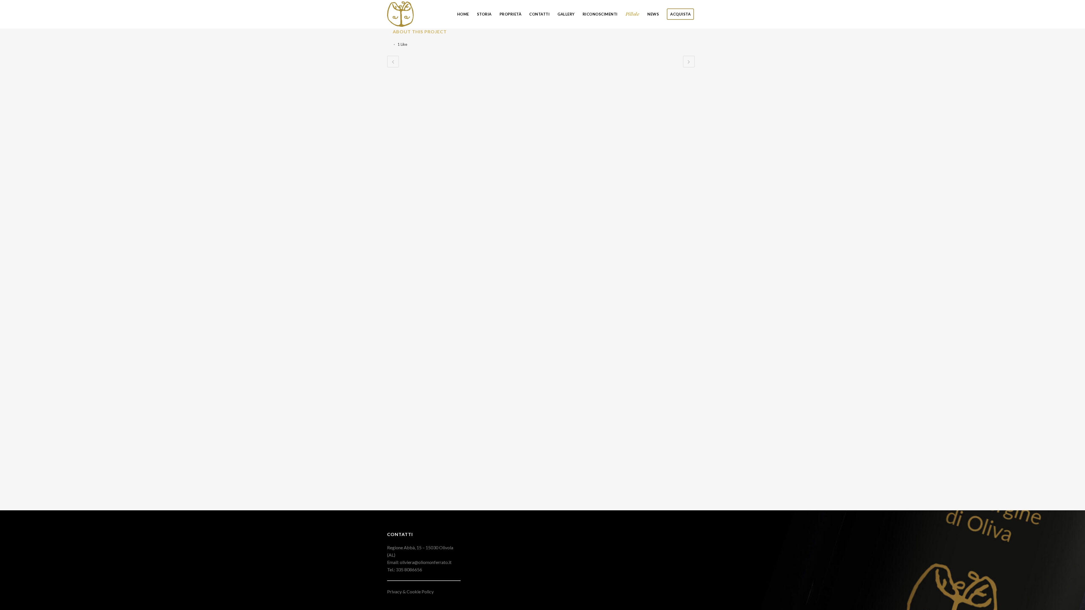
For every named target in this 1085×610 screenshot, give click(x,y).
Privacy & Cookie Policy (410, 591)
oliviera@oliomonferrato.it (426, 562)
